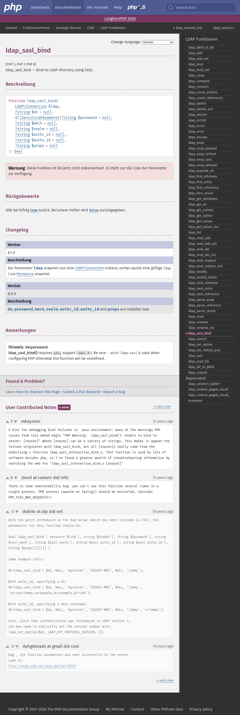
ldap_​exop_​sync (200, 160)
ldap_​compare (199, 81)
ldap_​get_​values (200, 221)
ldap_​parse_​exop (201, 300)
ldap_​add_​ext (198, 59)
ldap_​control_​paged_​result (208, 389)
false (93, 210)
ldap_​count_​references (205, 98)
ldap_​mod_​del (199, 249)
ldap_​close (196, 76)
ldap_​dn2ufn (197, 115)
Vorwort (11, 28)
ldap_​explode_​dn (201, 171)
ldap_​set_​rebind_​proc (204, 350)
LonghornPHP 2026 (120, 18)
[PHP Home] (13, 7)
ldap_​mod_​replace (202, 261)
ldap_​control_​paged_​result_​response (209, 398)
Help (118, 7)
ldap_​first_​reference (203, 188)
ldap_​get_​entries (201, 210)
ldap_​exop (196, 143)
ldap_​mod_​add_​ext (202, 244)
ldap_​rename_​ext (201, 328)
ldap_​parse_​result (201, 311)
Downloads (40, 7)
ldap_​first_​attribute (202, 176)
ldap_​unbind (197, 373)
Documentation (68, 7)
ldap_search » (223, 28)
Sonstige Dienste (68, 28)
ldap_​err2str (197, 120)
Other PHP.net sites (167, 709)
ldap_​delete (197, 104)
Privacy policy (201, 709)
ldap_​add (195, 53)
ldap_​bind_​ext (199, 70)
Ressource (25, 274)
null (47, 112)
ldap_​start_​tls (198, 361)
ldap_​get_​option (200, 216)
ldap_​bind (195, 64)
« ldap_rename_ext (187, 28)
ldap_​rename (198, 322)
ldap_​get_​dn (197, 204)
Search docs (186, 7)
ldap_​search (197, 339)
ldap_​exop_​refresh (202, 154)
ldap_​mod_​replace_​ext (205, 266)
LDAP (90, 28)
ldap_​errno (196, 126)
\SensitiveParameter (39, 117)
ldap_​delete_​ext (200, 109)
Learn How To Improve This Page (33, 392)
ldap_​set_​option (200, 345)
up (8, 422)
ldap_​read (195, 317)
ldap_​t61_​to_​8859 (201, 367)
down (15, 421)
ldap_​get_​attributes (203, 199)
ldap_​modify (197, 272)
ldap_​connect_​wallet (203, 384)
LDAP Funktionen (112, 28)
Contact (137, 709)
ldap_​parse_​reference (204, 305)
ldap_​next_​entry (200, 289)
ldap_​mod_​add (199, 238)
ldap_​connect (198, 87)
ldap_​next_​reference (203, 294)
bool (18, 151)
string (23, 112)
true (34, 210)
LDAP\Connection (31, 106)
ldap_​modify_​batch (202, 277)
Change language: (126, 42)
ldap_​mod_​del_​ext (202, 255)
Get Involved (97, 7)
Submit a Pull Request (81, 392)
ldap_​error (196, 132)
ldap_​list (194, 233)
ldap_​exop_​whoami (202, 165)
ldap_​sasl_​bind (199, 333)
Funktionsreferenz (36, 28)
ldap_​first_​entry (200, 182)
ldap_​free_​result (200, 193)
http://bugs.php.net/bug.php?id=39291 (42, 666)
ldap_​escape (197, 137)
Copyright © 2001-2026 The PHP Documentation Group (53, 709)
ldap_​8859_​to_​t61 (201, 48)
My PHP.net (115, 709)
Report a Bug (114, 392)
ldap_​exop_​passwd (202, 148)
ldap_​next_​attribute (203, 283)
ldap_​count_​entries (202, 92)
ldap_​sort (195, 356)
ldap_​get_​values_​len (203, 227)
